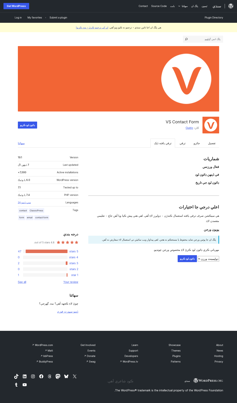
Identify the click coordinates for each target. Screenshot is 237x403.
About (219, 345)
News (220, 350)
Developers (131, 355)
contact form (41, 217)
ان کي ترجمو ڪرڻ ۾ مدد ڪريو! (92, 27)
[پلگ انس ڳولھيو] (186, 39)
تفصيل (211, 143)
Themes (176, 350)
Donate (89, 355)
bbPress (46, 355)
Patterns (176, 361)
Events (91, 350)
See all (22, 282)
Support (133, 350)
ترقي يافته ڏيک (162, 143)
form (21, 217)
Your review (70, 282)
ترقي (182, 143)
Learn (135, 345)
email (29, 217)
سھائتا (21, 143)
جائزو (197, 143)
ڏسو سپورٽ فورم (67, 311)
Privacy (219, 361)
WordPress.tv (129, 361)
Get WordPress (16, 6)
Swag (90, 361)
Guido (189, 128)
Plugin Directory (214, 17)
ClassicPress (36, 210)
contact (23, 210)
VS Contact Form (182, 121)
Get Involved (88, 345)
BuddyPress (44, 361)
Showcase (175, 345)
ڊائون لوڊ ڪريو (27, 124)
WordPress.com (42, 345)
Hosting (218, 355)
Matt (49, 350)
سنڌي (187, 381)
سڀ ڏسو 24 (24, 202)
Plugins (176, 355)
